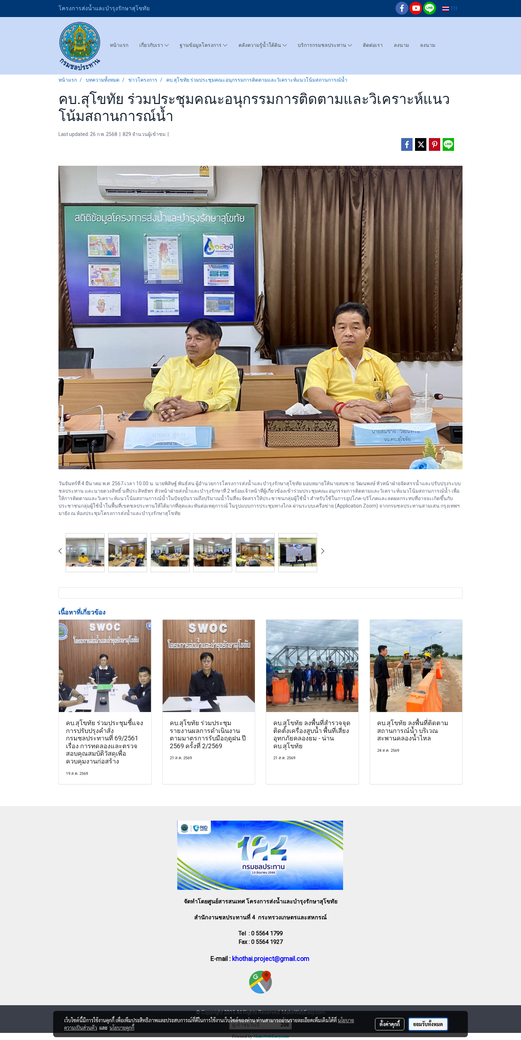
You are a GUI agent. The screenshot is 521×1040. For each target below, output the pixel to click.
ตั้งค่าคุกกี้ (390, 1024)
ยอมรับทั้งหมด (428, 1024)
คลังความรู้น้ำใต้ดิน (260, 45)
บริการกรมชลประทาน (323, 45)
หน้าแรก (119, 45)
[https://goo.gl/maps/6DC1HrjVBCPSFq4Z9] (260, 981)
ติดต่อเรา (373, 45)
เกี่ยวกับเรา (151, 45)
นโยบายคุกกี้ (122, 1027)
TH (453, 8)
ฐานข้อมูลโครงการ (201, 45)
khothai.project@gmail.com (270, 958)
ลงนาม (401, 45)
